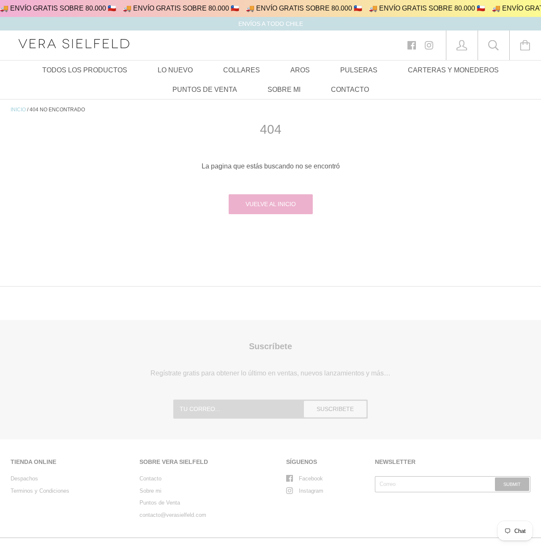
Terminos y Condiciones (40, 491)
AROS (300, 70)
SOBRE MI (284, 89)
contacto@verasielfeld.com (172, 515)
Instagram (311, 491)
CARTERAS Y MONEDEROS (453, 70)
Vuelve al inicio (271, 204)
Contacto (150, 478)
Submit (512, 484)
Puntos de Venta (159, 502)
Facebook (311, 478)
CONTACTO (350, 89)
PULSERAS (358, 70)
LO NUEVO (175, 70)
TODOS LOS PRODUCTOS (84, 70)
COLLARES (241, 70)
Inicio (18, 110)
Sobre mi (150, 491)
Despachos (24, 478)
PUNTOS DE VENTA (204, 89)
